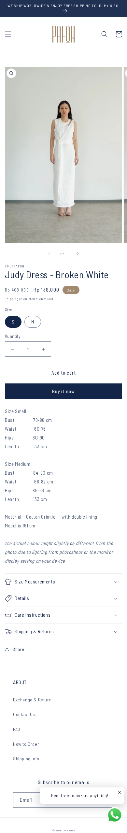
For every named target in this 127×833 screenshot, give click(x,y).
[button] (8, 34)
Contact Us (24, 714)
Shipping (12, 299)
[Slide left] (49, 254)
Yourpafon (69, 830)
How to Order (26, 744)
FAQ (16, 729)
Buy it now (63, 391)
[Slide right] (78, 254)
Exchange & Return (32, 699)
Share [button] (18, 649)
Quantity (12, 336)
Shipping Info (26, 758)
